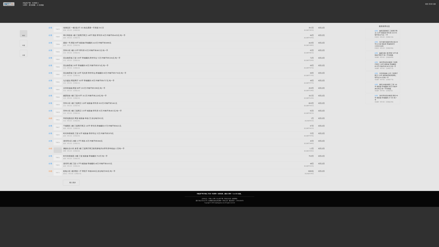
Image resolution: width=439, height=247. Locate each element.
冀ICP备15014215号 (201, 200)
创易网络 (234, 198)
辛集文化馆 (227, 198)
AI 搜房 (239, 16)
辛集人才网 (212, 198)
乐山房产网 (219, 198)
